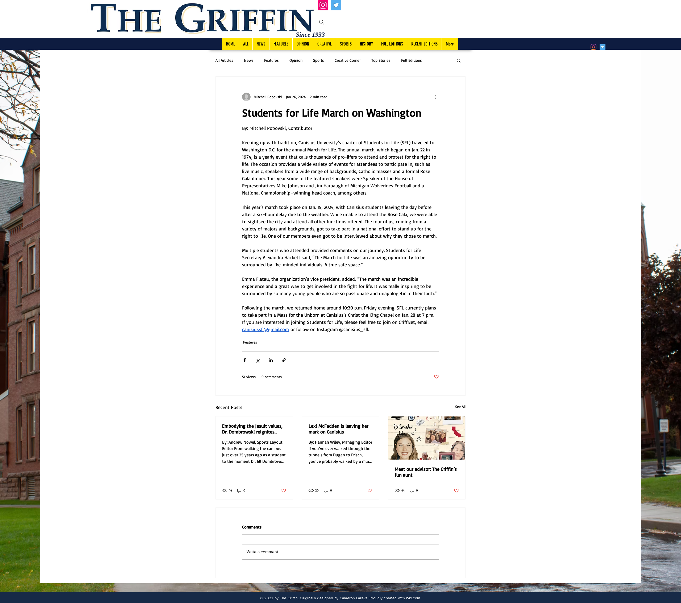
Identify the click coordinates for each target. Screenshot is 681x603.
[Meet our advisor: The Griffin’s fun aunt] (426, 438)
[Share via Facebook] (244, 360)
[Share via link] (283, 360)
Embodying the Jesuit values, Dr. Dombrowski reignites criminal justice (252, 429)
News (249, 60)
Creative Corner (348, 60)
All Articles (224, 60)
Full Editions (411, 60)
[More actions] (436, 97)
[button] (458, 60)
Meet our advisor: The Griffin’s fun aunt (426, 472)
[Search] (321, 22)
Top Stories (381, 60)
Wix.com (413, 598)
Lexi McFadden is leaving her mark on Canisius (338, 429)
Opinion (295, 60)
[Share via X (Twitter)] (257, 360)
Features (271, 60)
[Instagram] (323, 5)
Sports (318, 60)
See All (460, 406)
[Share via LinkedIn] (270, 360)
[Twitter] (336, 5)
